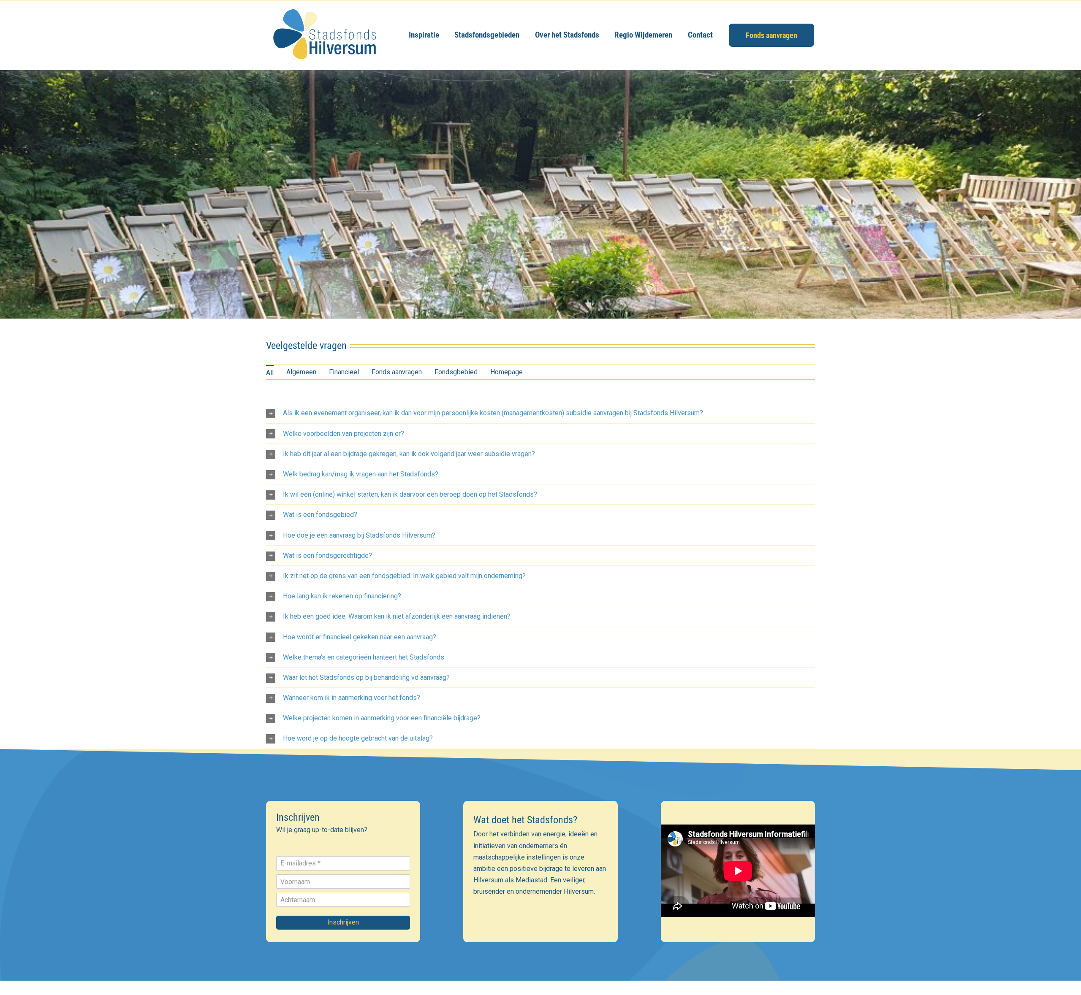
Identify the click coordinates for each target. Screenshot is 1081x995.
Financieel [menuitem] (344, 372)
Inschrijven (343, 922)
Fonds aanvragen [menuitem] (397, 372)
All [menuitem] (270, 373)
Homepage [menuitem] (506, 372)
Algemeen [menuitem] (301, 372)
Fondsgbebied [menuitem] (456, 372)
